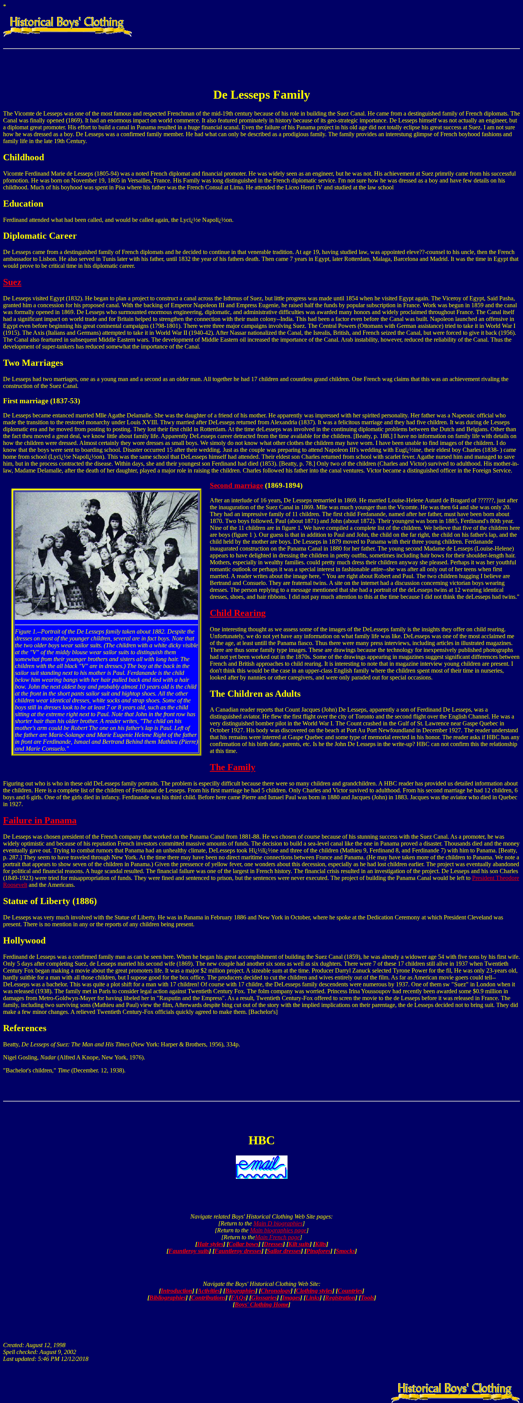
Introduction (176, 1290)
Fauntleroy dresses (238, 1251)
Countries (350, 1290)
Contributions (208, 1297)
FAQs (238, 1297)
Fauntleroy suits (188, 1251)
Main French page (277, 1237)
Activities (209, 1290)
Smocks (345, 1251)
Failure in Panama (40, 820)
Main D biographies (277, 1223)
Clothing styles (314, 1290)
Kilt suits (299, 1244)
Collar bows (243, 1244)
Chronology (276, 1290)
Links (313, 1297)
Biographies (240, 1290)
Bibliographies (167, 1297)
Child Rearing (238, 613)
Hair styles (210, 1244)
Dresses (273, 1244)
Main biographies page (278, 1230)
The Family (232, 767)
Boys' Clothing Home (261, 1304)
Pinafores (318, 1251)
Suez (12, 282)
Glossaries (264, 1297)
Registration (340, 1297)
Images (291, 1297)
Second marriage (236, 485)
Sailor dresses (284, 1251)
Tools (367, 1297)
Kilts (320, 1244)
